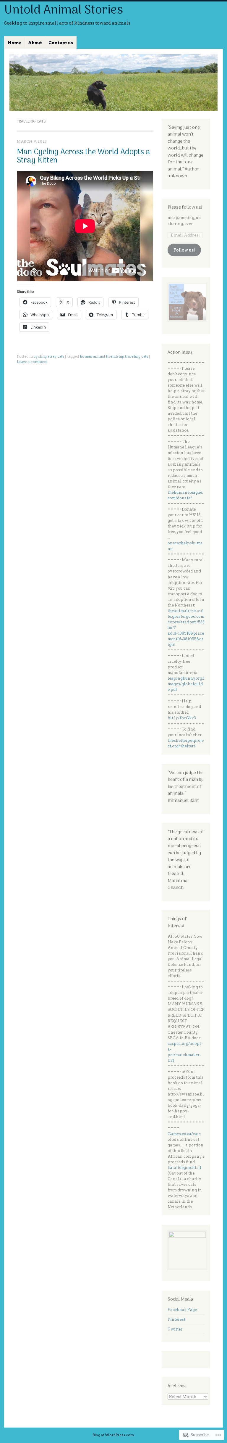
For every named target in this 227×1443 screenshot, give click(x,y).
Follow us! (184, 249)
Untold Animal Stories (63, 10)
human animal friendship (102, 356)
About (35, 42)
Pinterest (176, 1319)
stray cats (56, 356)
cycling (40, 356)
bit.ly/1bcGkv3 (182, 718)
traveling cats (136, 356)
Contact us (60, 42)
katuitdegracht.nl (184, 1167)
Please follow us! (185, 207)
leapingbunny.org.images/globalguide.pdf (186, 684)
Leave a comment (32, 362)
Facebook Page (182, 1309)
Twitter (175, 1329)
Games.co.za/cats (184, 1134)
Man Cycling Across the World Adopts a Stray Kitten (83, 156)
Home (15, 42)
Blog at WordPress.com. (114, 1435)
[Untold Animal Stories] (113, 82)
